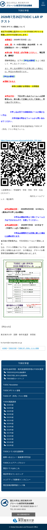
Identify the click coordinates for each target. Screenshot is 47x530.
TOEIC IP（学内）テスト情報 (28, 348)
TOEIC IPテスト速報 (11, 390)
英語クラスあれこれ (11, 468)
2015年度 (10, 439)
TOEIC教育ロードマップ (15, 379)
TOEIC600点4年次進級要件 (16, 372)
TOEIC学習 (12, 348)
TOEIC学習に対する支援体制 (17, 375)
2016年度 (10, 436)
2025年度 (10, 408)
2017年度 (10, 433)
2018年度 (10, 430)
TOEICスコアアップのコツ (14, 463)
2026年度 (10, 405)
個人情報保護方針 (23, 514)
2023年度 (10, 414)
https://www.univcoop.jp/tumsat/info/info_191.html (21, 140)
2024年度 (10, 411)
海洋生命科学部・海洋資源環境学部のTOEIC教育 (23, 369)
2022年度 (10, 417)
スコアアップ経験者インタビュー (17, 480)
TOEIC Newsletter (10, 385)
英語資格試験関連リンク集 (14, 485)
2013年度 (10, 445)
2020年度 (10, 424)
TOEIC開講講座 (9, 402)
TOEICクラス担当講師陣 (13, 451)
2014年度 (10, 442)
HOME (4, 348)
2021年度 (10, 420)
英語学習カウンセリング (13, 474)
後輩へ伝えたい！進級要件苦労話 (17, 457)
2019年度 (10, 427)
